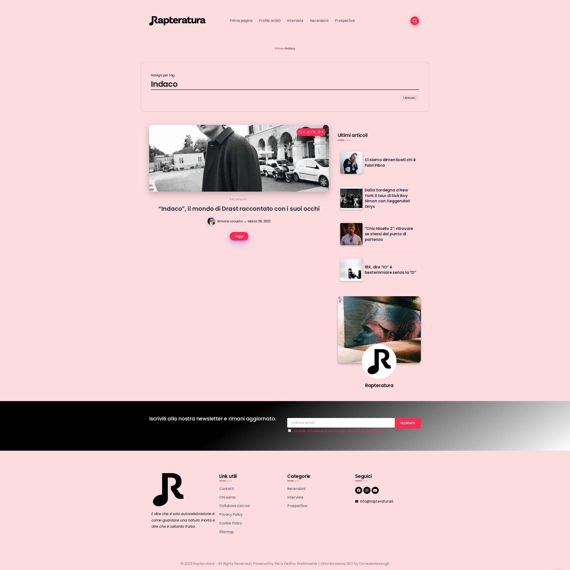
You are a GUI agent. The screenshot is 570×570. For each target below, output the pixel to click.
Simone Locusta (229, 221)
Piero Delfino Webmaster (296, 563)
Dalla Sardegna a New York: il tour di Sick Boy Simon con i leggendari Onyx (387, 198)
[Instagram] (366, 490)
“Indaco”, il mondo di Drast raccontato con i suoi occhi (239, 209)
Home (279, 48)
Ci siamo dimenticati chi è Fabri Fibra (390, 162)
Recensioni (238, 199)
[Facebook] (358, 490)
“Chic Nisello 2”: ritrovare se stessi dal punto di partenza (389, 234)
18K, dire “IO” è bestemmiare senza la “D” (390, 269)
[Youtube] (375, 490)
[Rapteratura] (177, 20)
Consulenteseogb (374, 563)
